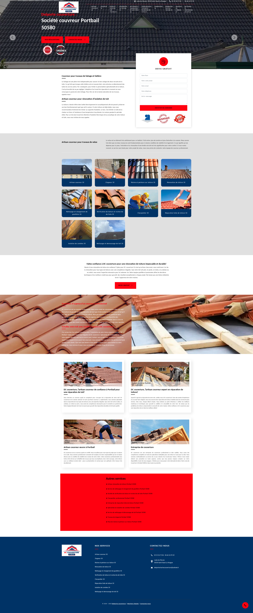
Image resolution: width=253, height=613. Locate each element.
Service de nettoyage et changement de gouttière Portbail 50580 (128, 489)
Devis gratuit (124, 285)
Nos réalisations (52, 40)
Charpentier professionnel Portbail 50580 (121, 498)
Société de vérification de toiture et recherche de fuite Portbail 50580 (130, 493)
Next (234, 37)
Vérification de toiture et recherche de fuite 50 (147, 9)
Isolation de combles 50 (179, 9)
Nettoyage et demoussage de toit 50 (189, 9)
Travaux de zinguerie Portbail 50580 (119, 517)
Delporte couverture (119, 604)
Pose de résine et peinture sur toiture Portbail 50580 (124, 522)
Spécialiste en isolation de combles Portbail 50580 (124, 508)
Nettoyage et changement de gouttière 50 (134, 9)
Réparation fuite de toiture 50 (169, 8)
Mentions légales (133, 604)
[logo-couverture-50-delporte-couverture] (69, 7)
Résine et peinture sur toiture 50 (113, 9)
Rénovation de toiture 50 (123, 8)
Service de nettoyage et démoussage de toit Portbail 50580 (127, 512)
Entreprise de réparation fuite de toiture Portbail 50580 (125, 503)
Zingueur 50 (104, 7)
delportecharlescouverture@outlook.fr (166, 567)
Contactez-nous (75, 40)
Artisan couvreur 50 (94, 8)
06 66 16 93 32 (189, 1)
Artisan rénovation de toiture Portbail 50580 (122, 484)
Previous (13, 37)
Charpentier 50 (158, 7)
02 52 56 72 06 (176, 1)
